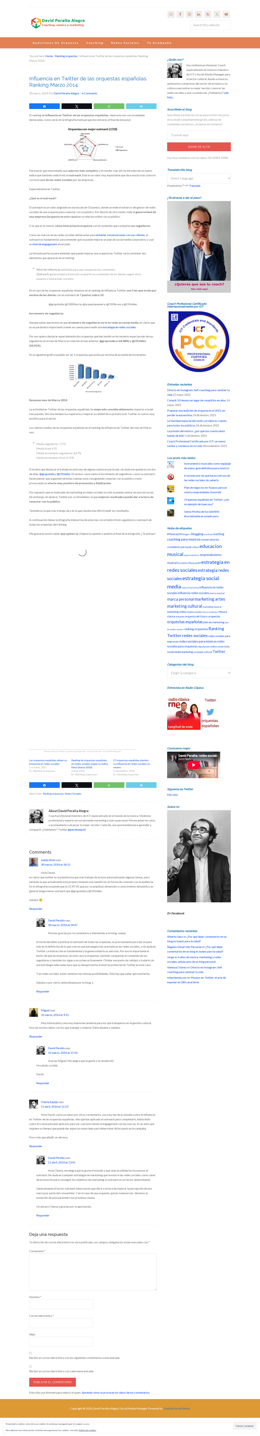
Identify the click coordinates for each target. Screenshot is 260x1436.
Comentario (37, 1251)
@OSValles (63, 474)
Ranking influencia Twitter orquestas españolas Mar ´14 (66, 751)
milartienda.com (177, 977)
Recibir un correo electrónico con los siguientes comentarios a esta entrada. (74, 1357)
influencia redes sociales (193, 593)
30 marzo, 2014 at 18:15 (55, 864)
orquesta (180, 616)
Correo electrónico (41, 1315)
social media (223, 646)
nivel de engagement (44, 244)
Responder (35, 908)
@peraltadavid (77, 829)
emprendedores (191, 555)
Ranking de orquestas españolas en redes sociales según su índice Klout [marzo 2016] (89, 764)
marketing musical (212, 606)
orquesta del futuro (196, 616)
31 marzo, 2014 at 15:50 (62, 1052)
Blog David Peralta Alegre (57, 23)
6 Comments (89, 93)
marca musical (217, 593)
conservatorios (210, 539)
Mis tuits (172, 794)
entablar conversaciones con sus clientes (120, 235)
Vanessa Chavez (177, 967)
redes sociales (195, 635)
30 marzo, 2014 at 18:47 (62, 925)
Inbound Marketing (190, 587)
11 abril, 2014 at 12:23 (54, 1106)
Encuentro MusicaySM (189, 563)
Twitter (219, 651)
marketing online (176, 611)
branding (208, 534)
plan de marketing (213, 622)
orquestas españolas (185, 621)
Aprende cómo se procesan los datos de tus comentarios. (116, 1392)
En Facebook (175, 913)
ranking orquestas (196, 629)
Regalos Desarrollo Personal (184, 946)
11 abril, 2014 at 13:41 (61, 1162)
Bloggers (187, 534)
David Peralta (56, 920)
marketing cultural (184, 606)
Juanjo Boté (48, 860)
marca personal (180, 599)
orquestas (214, 616)
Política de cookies (87, 1430)
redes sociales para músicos (198, 641)
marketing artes (209, 598)
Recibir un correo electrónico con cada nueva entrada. (61, 1371)
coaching (218, 534)
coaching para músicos (184, 539)
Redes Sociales (73, 793)
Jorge (170, 957)
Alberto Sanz (175, 936)
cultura (195, 547)
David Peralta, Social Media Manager (106, 751)
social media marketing (180, 651)
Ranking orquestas (53, 793)
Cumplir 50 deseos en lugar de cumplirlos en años (196, 400)
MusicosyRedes (210, 612)
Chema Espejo (49, 1102)
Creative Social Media (176, 1408)
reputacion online (207, 646)
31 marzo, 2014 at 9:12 (55, 1014)
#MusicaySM (174, 534)
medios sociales (194, 612)
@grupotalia (46, 474)
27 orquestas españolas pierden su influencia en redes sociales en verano (131, 764)
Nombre (35, 1297)
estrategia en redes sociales (119, 327)
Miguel (45, 1010)
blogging (197, 534)
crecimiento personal (179, 547)
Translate (194, 185)
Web (32, 1334)
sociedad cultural (202, 651)
